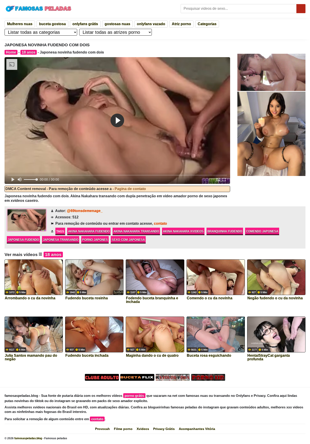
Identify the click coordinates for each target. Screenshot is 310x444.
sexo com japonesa (128, 240)
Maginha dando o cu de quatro (152, 355)
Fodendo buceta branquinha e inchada (152, 300)
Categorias (207, 24)
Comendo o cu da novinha (209, 298)
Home (11, 52)
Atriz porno (181, 24)
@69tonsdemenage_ (85, 211)
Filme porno (123, 428)
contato (160, 223)
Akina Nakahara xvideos (183, 231)
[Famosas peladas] (39, 8)
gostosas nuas (117, 24)
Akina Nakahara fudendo (89, 231)
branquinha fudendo (224, 231)
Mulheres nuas (19, 24)
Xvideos (143, 428)
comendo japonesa (262, 231)
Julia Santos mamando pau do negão (31, 357)
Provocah (102, 428)
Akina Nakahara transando (136, 231)
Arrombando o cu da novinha (30, 298)
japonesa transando (60, 240)
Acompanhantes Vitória (197, 428)
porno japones (95, 240)
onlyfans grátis (85, 24)
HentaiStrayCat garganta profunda (268, 357)
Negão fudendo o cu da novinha (275, 298)
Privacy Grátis (164, 428)
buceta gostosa (52, 24)
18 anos (28, 52)
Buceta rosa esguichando (209, 355)
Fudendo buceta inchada (86, 355)
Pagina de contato (130, 189)
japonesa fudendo (23, 240)
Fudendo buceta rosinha (86, 298)
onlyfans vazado (151, 24)
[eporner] (271, 72)
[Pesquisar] (300, 8)
